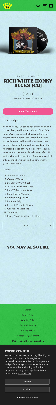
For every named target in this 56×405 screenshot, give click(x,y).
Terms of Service (28, 325)
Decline (27, 389)
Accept (27, 381)
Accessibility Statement (28, 335)
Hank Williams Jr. (28, 76)
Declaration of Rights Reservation (28, 340)
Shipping (17, 98)
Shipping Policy (28, 320)
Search (28, 309)
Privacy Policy (24, 373)
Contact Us (28, 225)
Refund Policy (28, 315)
